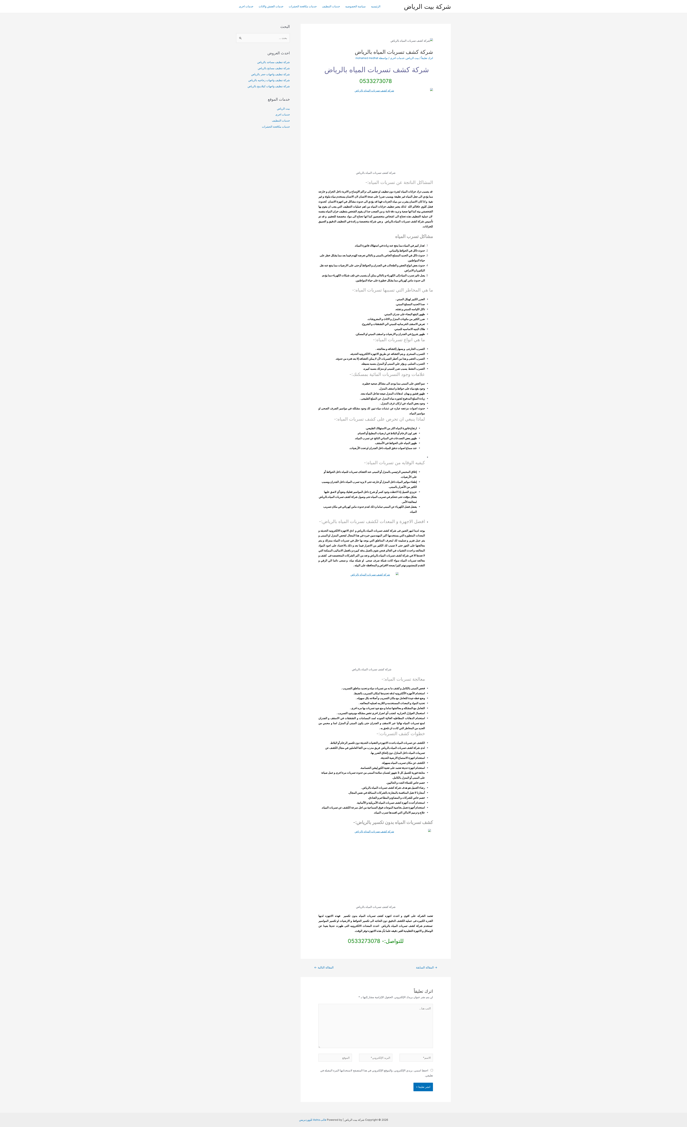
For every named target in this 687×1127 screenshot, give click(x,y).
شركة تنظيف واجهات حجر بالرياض (270, 74)
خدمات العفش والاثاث (271, 6)
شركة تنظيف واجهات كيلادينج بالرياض (269, 86)
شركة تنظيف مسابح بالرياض (274, 68)
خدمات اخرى (246, 6)
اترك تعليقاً (427, 58)
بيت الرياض (412, 58)
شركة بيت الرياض (427, 6)
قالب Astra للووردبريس (312, 1119)
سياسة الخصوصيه (355, 6)
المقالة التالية (323, 967)
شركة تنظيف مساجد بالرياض (273, 62)
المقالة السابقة (426, 967)
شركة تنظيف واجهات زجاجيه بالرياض (269, 80)
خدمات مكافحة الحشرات (303, 6)
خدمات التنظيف (331, 6)
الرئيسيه (375, 6)
